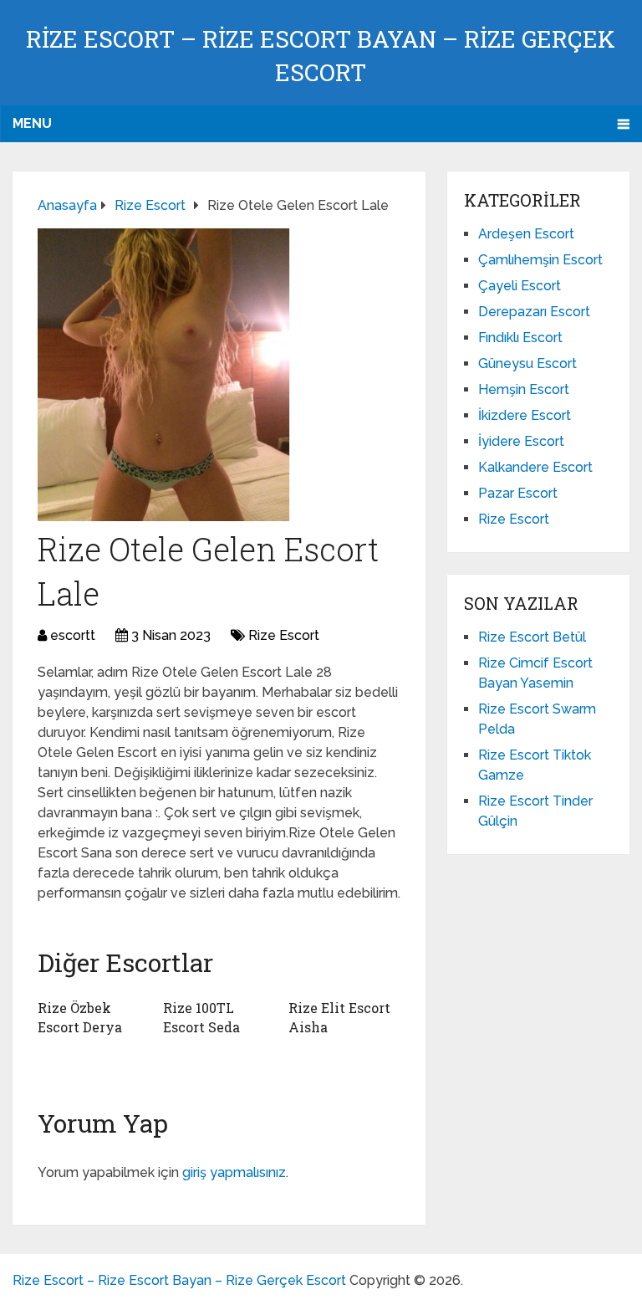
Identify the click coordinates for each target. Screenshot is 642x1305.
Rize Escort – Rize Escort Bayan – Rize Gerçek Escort (179, 1280)
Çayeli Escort (519, 286)
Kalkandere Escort (535, 467)
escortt (72, 635)
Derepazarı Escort (534, 312)
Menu (32, 123)
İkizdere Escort (524, 415)
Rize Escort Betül (532, 637)
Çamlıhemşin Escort (540, 260)
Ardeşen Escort (526, 234)
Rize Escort (283, 635)
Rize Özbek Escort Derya (80, 1017)
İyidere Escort (521, 441)
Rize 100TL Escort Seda (201, 1017)
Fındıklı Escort (520, 337)
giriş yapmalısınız (234, 1172)
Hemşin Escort (523, 389)
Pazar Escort (518, 493)
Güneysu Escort (527, 363)
